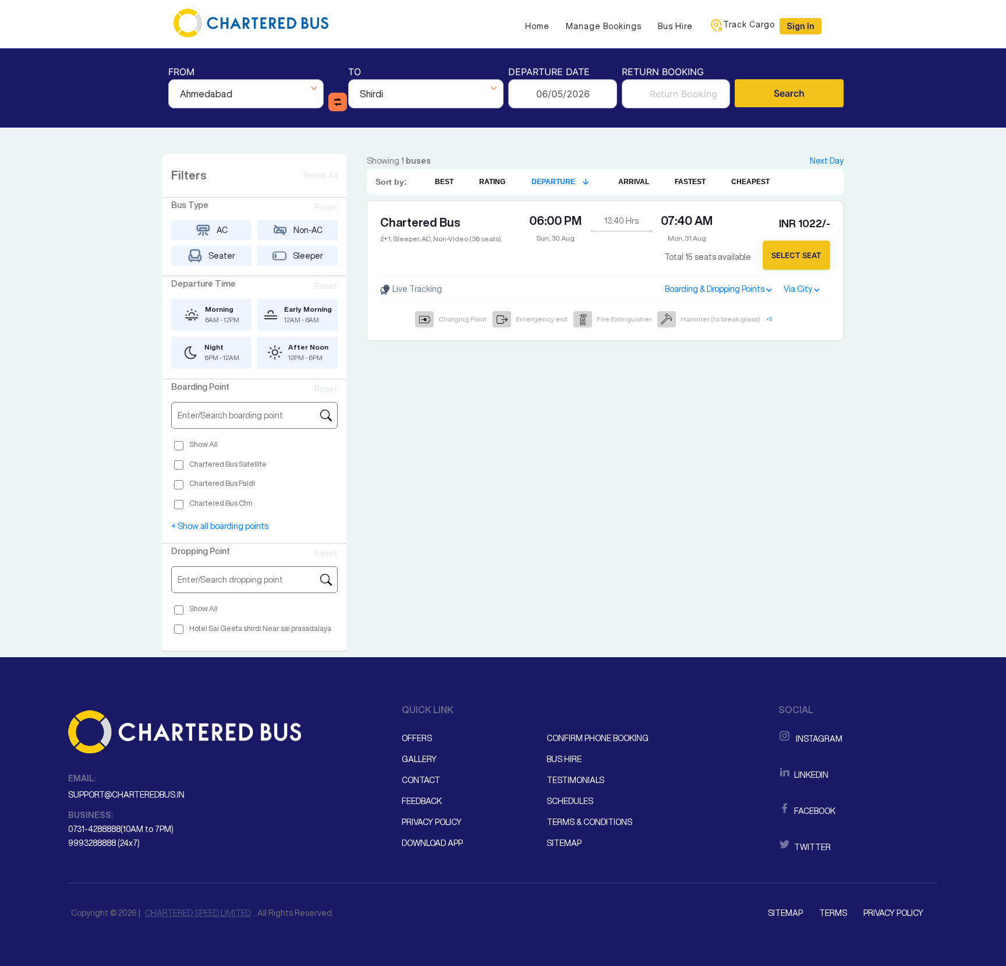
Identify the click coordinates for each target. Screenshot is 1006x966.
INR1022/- (804, 223)
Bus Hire (675, 26)
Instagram (817, 739)
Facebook (813, 811)
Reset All (320, 175)
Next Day (827, 161)
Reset (326, 207)
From (181, 72)
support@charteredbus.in (126, 795)
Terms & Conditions (589, 822)
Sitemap (564, 843)
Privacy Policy (432, 822)
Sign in (800, 26)
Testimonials (575, 780)
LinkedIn (810, 775)
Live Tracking (416, 289)
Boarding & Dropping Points (714, 289)
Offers (417, 738)
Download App (432, 843)
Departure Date (549, 72)
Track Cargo (749, 24)
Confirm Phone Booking (598, 738)
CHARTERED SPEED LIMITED (198, 913)
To (354, 72)
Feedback (422, 801)
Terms (833, 913)
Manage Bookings (604, 26)
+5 (769, 319)
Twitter (811, 847)
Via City (798, 289)
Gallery (419, 759)
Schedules (570, 801)
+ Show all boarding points (219, 526)
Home (537, 26)
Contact (421, 780)
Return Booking (663, 72)
